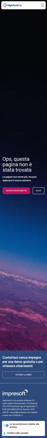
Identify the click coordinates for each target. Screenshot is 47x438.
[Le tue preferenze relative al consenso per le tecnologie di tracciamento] (4, 433)
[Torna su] (41, 432)
